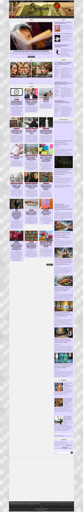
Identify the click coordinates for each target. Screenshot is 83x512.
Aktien (61, 444)
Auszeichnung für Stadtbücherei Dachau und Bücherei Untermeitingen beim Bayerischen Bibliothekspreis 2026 (16, 246)
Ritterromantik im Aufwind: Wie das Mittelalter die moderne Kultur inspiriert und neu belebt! (63, 289)
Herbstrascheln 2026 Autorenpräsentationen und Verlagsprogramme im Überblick (62, 101)
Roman (19, 16)
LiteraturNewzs (34, 99)
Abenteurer (63, 441)
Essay (28, 16)
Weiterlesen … (68, 154)
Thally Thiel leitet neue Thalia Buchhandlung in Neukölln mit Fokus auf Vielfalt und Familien (31, 245)
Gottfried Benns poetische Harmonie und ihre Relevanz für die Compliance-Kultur (46, 132)
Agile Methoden (70, 448)
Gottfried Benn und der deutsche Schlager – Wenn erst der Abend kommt (16, 132)
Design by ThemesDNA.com (41, 510)
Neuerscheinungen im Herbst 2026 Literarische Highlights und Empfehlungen (62, 46)
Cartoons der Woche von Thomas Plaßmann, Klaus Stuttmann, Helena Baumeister (46, 187)
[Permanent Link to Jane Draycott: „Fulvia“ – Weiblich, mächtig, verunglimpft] (16, 177)
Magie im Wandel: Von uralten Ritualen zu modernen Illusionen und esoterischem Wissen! (62, 341)
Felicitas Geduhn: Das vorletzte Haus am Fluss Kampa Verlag (46, 213)
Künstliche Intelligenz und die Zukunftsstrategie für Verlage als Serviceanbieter (17, 103)
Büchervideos (22, 1)
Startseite (11, 16)
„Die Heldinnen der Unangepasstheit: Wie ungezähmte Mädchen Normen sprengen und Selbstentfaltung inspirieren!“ (16, 215)
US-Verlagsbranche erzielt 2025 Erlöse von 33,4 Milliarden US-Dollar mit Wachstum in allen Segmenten (63, 63)
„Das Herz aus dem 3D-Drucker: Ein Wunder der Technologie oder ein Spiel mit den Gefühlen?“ (63, 366)
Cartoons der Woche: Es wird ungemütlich (16, 157)
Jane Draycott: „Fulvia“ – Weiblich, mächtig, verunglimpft (16, 186)
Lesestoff (28, 1)
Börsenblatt (16, 99)
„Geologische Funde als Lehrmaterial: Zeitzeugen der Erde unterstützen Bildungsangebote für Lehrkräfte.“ (68, 401)
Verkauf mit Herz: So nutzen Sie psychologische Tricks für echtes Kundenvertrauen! (20, 76)
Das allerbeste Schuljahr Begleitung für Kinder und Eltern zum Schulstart (31, 213)
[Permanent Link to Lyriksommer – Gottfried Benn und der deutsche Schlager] (31, 122)
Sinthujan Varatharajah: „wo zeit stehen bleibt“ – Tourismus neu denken (31, 158)
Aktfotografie (68, 444)
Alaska (59, 445)
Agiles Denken (64, 444)
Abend (64, 448)
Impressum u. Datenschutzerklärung (38, 1)
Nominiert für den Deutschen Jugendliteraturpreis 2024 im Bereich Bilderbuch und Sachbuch (63, 83)
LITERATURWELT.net (41, 9)
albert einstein (63, 445)
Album (71, 444)
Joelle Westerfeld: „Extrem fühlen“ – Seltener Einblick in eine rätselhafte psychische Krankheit (46, 159)
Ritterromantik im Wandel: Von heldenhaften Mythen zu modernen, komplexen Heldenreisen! (63, 314)
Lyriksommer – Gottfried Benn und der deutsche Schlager (31, 132)
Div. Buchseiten (15, 1)
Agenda (55, 445)
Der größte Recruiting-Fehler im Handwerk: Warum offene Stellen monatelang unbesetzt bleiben (68, 418)
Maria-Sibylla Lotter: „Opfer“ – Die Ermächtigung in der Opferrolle (46, 245)
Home (10, 1)
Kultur (16, 16)
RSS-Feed (66, 386)
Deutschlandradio (28, 99)
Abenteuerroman (57, 444)
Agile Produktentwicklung (58, 448)
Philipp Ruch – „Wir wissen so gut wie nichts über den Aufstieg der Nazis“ (31, 103)
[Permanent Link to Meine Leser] (46, 93)
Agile (60, 445)
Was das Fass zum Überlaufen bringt (62, 33)
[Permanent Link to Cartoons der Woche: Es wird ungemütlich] (16, 149)
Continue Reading (31, 57)
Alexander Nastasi (58, 441)
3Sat (55, 441)
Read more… (69, 55)
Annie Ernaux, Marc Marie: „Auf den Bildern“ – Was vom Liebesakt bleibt (31, 186)
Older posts (49, 264)
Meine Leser (46, 101)
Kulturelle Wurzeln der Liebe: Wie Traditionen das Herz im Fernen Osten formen (41, 76)
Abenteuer (68, 445)
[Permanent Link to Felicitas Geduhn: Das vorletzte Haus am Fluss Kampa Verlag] (46, 204)
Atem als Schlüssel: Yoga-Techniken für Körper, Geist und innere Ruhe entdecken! (31, 51)
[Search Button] (41, 506)
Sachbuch (23, 16)
